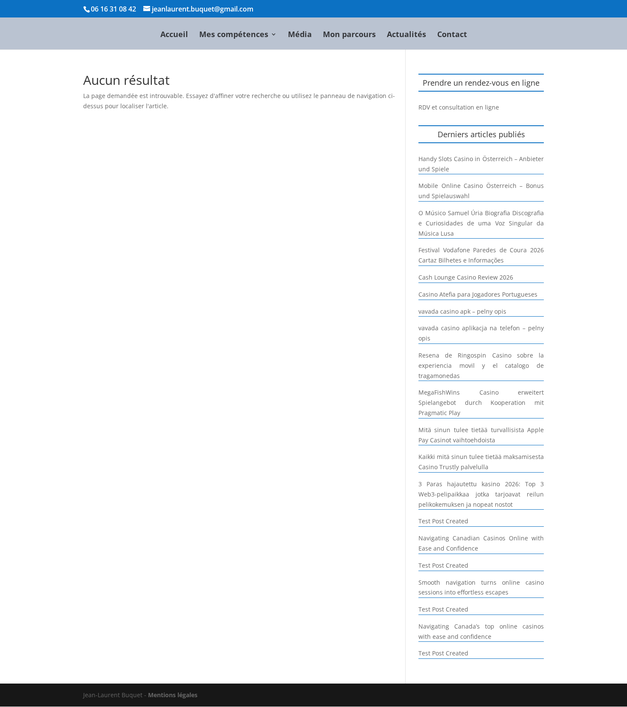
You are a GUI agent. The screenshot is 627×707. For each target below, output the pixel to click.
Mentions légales (172, 695)
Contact (452, 35)
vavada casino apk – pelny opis (462, 311)
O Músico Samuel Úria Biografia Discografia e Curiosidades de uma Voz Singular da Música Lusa (481, 223)
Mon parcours (349, 35)
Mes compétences (233, 35)
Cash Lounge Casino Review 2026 (465, 277)
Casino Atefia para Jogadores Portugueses (477, 294)
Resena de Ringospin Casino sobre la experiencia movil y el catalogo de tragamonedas (481, 365)
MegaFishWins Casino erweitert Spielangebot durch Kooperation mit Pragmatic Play (481, 402)
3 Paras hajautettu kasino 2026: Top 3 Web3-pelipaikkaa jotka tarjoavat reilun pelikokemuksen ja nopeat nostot (481, 494)
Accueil (174, 35)
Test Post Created (443, 521)
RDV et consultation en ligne (458, 107)
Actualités (406, 35)
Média (300, 35)
